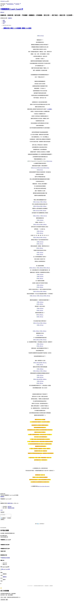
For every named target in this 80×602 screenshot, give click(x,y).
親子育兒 (9, 506)
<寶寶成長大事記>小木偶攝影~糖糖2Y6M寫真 (17, 28)
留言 (11, 503)
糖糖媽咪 (2, 496)
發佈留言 (2, 519)
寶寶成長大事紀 (11, 507)
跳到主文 (2, 12)
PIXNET (31, 585)
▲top (1, 510)
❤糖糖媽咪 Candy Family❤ (11, 9)
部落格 (4, 21)
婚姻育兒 (10, 18)
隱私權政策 (46, 585)
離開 (6, 599)
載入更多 (2, 512)
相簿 (4, 20)
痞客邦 (8, 503)
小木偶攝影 (49, 109)
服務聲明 (51, 585)
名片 (4, 23)
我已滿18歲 (3, 599)
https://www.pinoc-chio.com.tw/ (43, 486)
